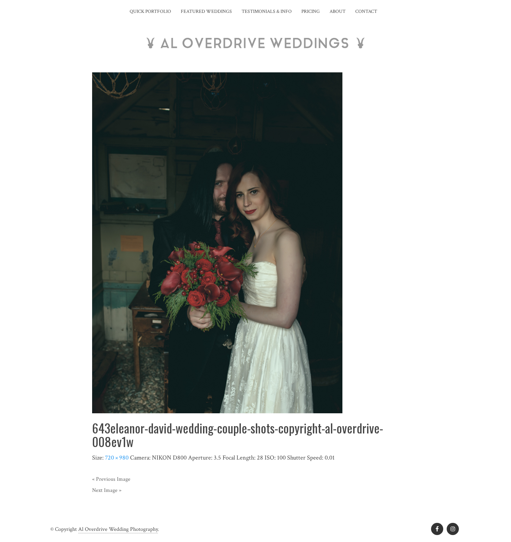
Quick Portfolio (150, 11)
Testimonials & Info (267, 11)
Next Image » (106, 490)
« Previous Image (111, 479)
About (338, 11)
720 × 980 (117, 458)
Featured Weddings (206, 11)
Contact (366, 11)
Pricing (310, 11)
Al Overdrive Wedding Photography (118, 529)
